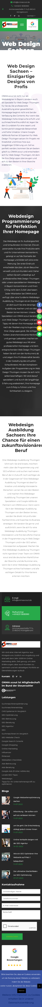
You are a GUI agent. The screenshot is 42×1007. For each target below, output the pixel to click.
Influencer (6, 752)
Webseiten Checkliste (12, 760)
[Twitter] (14, 16)
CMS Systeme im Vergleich (14, 711)
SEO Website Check (11, 737)
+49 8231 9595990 (21, 6)
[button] (22, 25)
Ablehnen (21, 990)
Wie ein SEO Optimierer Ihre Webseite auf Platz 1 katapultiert (25, 857)
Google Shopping (10, 745)
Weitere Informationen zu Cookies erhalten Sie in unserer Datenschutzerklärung (21, 999)
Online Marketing (10, 749)
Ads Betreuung (9, 764)
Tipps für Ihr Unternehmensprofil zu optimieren (18, 783)
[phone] (39, 316)
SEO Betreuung (9, 719)
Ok (39, 986)
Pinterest (6, 756)
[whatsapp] (39, 334)
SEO (3, 730)
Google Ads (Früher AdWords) (16, 771)
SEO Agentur (8, 726)
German (30, 16)
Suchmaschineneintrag (12, 707)
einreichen (12, 937)
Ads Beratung (8, 767)
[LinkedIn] (19, 16)
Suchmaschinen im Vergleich (15, 734)
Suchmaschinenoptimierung (15, 704)
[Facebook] (10, 16)
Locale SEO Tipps (10, 775)
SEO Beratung (8, 722)
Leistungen (9, 697)
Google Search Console (12, 741)
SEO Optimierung (10, 715)
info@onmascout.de (21, 2)
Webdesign (7, 779)
